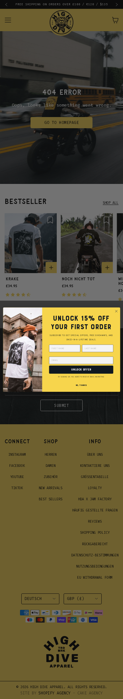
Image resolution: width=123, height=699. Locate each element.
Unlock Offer (81, 369)
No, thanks (81, 385)
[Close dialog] (116, 311)
